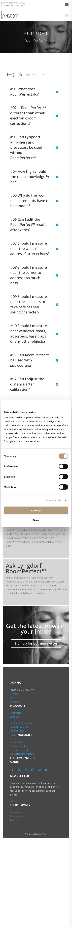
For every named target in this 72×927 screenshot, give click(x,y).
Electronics (15, 712)
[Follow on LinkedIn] (26, 769)
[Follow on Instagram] (32, 769)
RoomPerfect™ (17, 741)
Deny (36, 520)
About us (14, 701)
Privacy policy (16, 812)
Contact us (15, 693)
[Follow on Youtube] (46, 769)
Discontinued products (21, 722)
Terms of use (16, 819)
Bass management (19, 749)
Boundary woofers (19, 745)
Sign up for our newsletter (36, 643)
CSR (12, 697)
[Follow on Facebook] (12, 769)
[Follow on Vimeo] (39, 769)
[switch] (63, 466)
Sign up (13, 800)
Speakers (14, 716)
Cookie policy (16, 815)
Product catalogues (19, 726)
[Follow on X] (19, 769)
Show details (53, 500)
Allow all (36, 510)
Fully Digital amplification (22, 753)
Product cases (17, 730)
